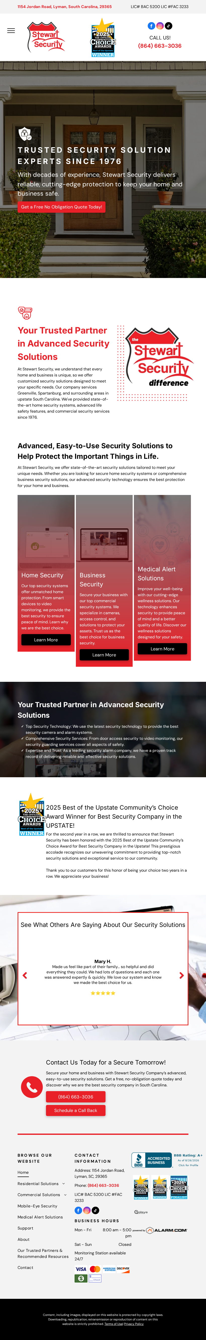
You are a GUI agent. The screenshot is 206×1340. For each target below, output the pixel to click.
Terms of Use (114, 1324)
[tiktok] (168, 26)
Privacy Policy (134, 1324)
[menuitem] (46, 1172)
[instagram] (160, 26)
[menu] (11, 30)
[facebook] (151, 26)
